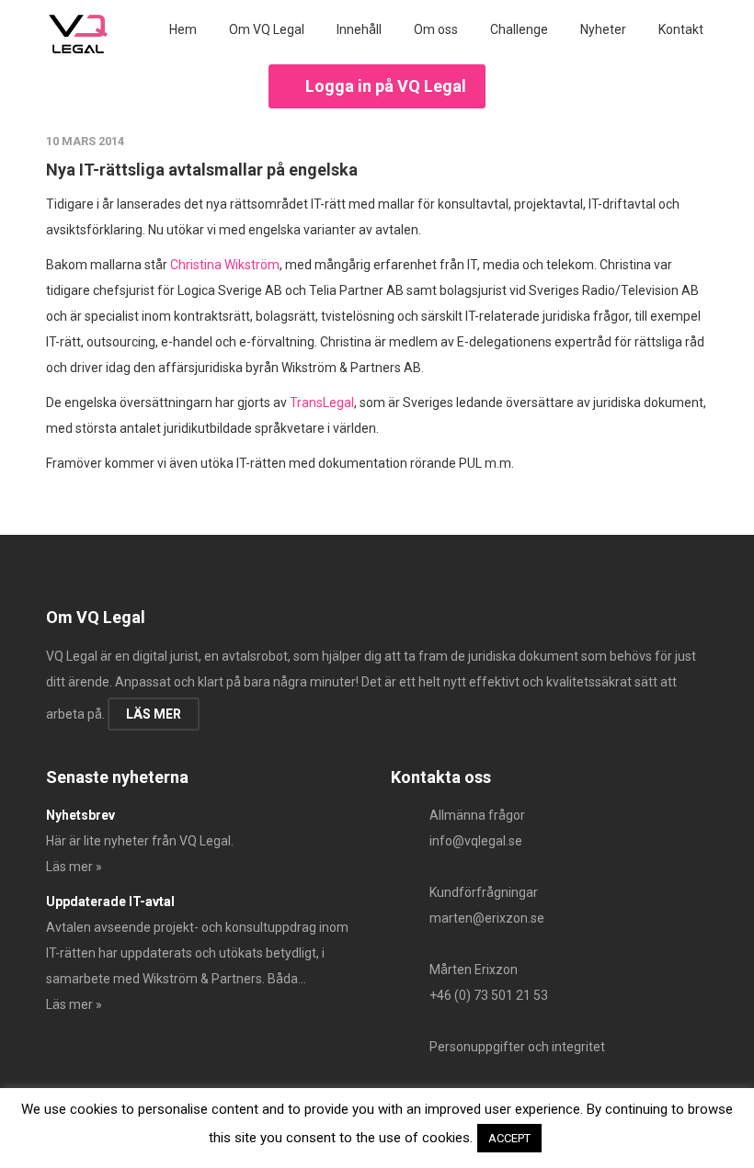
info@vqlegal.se (475, 840)
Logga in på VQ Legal (385, 86)
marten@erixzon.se (486, 918)
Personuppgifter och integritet (517, 1046)
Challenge (519, 29)
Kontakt (680, 29)
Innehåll (359, 29)
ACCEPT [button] (509, 1138)
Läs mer (153, 714)
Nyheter (603, 29)
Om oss (436, 29)
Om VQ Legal (266, 29)
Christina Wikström (225, 264)
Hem (183, 29)
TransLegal (322, 402)
